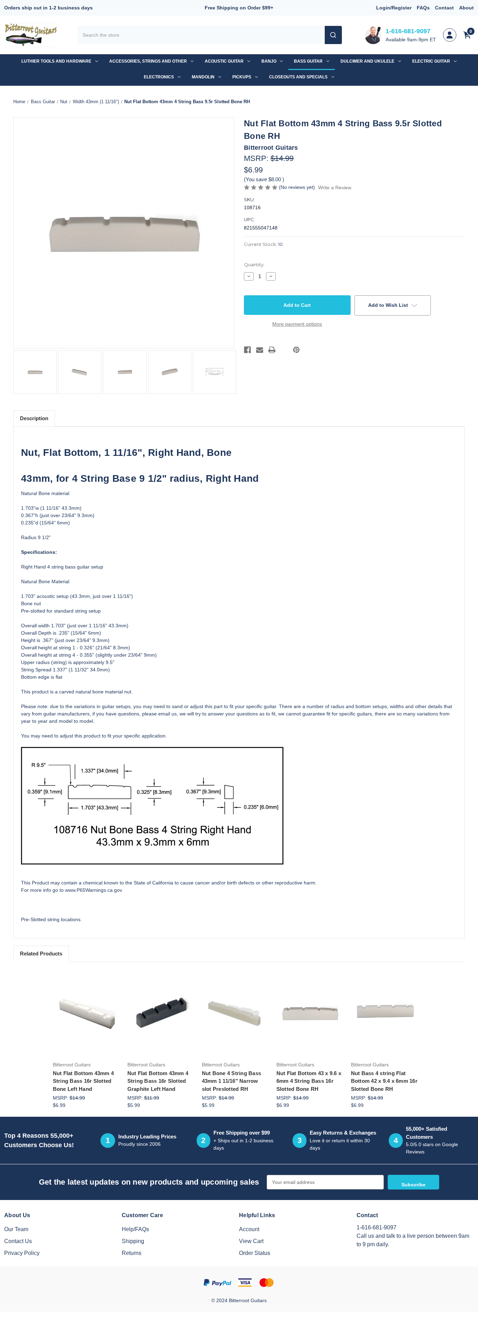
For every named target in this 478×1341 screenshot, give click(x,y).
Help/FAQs (135, 1229)
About (466, 7)
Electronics (159, 77)
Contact (444, 7)
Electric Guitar (431, 61)
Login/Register (394, 7)
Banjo (268, 61)
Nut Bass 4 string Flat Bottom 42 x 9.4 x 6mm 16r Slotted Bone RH (384, 1081)
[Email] (259, 350)
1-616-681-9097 (408, 31)
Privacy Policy (22, 1253)
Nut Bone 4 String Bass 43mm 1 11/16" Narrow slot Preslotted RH (231, 1081)
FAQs (423, 7)
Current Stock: (263, 244)
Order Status (254, 1253)
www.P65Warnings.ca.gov (93, 890)
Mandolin (203, 77)
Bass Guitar (308, 61)
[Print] (271, 350)
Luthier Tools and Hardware (56, 61)
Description (34, 418)
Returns (131, 1253)
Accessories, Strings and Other (148, 61)
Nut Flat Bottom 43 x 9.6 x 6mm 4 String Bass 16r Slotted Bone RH (309, 1081)
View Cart (251, 1241)
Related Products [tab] (41, 954)
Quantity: (254, 264)
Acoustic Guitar (224, 61)
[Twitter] (284, 350)
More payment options (297, 324)
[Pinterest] (296, 350)
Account (249, 1229)
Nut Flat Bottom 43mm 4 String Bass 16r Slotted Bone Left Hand (83, 1081)
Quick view (86, 1002)
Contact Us (18, 1241)
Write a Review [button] (334, 187)
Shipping (133, 1241)
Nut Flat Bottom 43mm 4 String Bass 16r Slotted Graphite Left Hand (158, 1081)
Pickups (241, 77)
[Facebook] (247, 350)
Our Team (16, 1229)
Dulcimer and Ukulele (367, 61)
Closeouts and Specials (298, 77)
